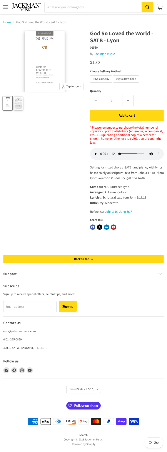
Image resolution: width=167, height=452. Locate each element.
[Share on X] (99, 227)
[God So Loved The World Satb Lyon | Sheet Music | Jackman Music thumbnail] (18, 103)
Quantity (95, 91)
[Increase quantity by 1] (128, 100)
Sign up (67, 306)
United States (81, 389)
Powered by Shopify (83, 444)
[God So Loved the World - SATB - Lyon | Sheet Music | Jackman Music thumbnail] (7, 103)
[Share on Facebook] (92, 227)
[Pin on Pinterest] (113, 227)
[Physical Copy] (101, 84)
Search (83, 435)
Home (7, 22)
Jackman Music (104, 54)
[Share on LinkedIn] (106, 227)
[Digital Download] (126, 84)
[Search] (147, 7)
